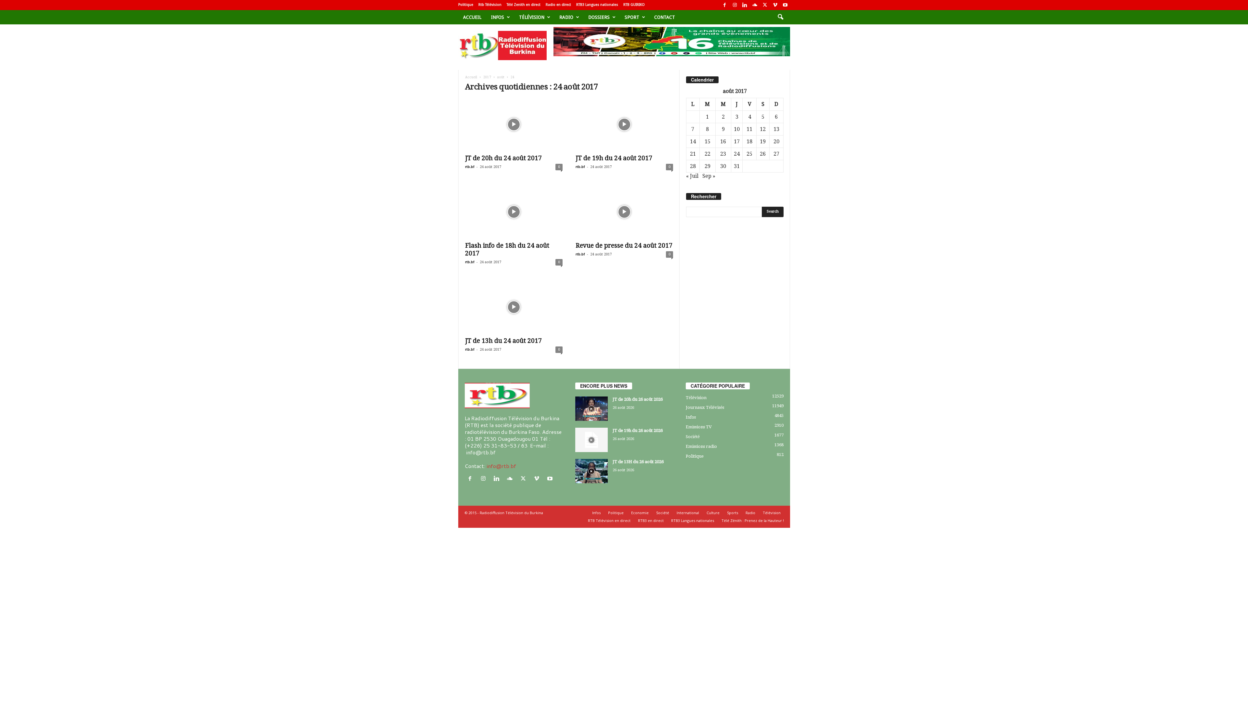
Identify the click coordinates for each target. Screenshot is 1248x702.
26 (763, 154)
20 (776, 141)
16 (723, 141)
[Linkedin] (745, 5)
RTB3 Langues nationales (597, 5)
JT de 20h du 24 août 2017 (503, 158)
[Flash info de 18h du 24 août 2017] (514, 212)
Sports (732, 512)
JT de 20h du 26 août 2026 (638, 399)
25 (749, 154)
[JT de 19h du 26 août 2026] (591, 440)
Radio (566, 17)
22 (707, 154)
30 (723, 166)
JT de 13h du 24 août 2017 (503, 340)
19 (763, 141)
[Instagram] (735, 5)
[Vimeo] (775, 5)
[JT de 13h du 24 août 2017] (514, 307)
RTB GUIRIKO (634, 5)
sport (632, 17)
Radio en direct (558, 5)
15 (707, 141)
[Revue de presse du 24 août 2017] (624, 212)
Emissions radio (701, 446)
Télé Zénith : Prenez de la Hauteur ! (753, 520)
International (688, 512)
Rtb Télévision (489, 5)
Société (693, 436)
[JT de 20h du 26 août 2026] (591, 408)
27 (776, 154)
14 (693, 141)
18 (749, 141)
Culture (713, 512)
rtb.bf (469, 166)
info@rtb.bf (501, 466)
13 (776, 129)
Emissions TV (699, 426)
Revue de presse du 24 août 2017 (624, 245)
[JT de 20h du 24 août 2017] (514, 124)
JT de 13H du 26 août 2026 (638, 461)
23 (723, 154)
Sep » (708, 176)
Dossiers (599, 17)
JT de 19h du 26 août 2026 (638, 430)
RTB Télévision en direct (609, 520)
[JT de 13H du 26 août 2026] (591, 471)
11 (749, 129)
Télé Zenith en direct (523, 5)
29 (707, 166)
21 (693, 154)
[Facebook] (725, 5)
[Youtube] (785, 5)
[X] (765, 5)
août (500, 77)
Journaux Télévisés (705, 407)
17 (737, 141)
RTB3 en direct (651, 520)
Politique (465, 5)
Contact (664, 17)
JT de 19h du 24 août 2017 (614, 158)
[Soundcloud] (755, 5)
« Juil (692, 176)
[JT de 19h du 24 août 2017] (624, 124)
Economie (640, 512)
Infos (497, 17)
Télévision (531, 17)
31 (737, 166)
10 (737, 129)
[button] (780, 17)
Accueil (472, 17)
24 (737, 154)
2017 (487, 77)
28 (693, 166)
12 (763, 129)
